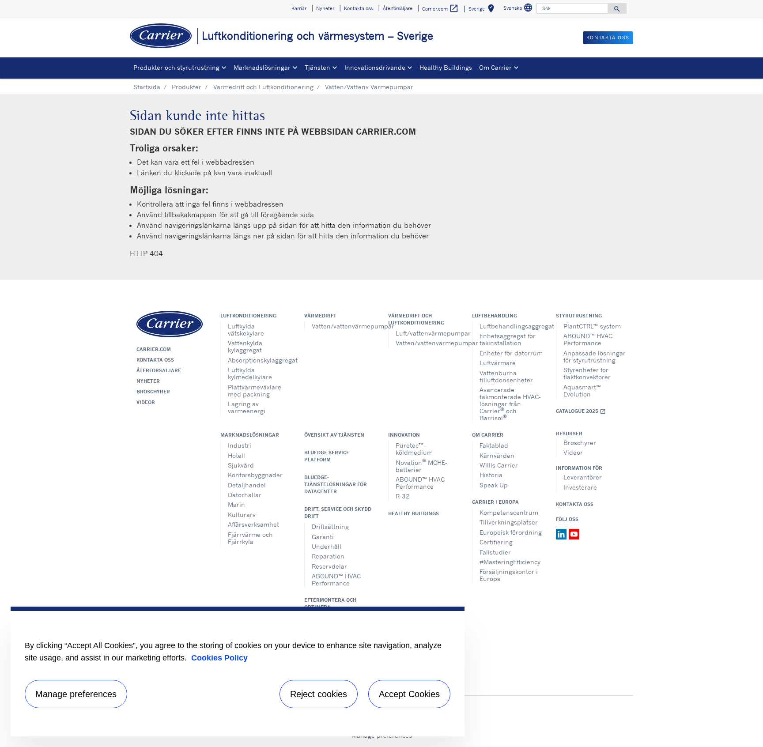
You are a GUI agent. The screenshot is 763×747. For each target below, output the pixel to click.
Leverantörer (582, 477)
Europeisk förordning (511, 532)
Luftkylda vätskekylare (246, 329)
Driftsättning (330, 526)
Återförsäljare (158, 370)
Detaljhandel (247, 485)
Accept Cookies (409, 694)
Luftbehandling (494, 316)
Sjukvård (241, 465)
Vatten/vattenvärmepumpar (343, 326)
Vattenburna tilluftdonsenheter (506, 376)
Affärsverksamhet (253, 524)
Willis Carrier (499, 465)
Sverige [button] (483, 10)
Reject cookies (318, 694)
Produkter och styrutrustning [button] (176, 67)
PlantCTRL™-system (592, 326)
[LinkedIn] (562, 533)
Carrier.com (153, 349)
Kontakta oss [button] (358, 8)
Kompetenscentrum (509, 512)
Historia (491, 475)
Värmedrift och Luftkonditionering (263, 87)
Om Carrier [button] (495, 67)
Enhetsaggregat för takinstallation (508, 339)
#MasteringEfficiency (510, 562)
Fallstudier (495, 552)
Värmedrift (320, 316)
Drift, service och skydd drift (337, 512)
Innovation (404, 435)
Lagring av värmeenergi (246, 407)
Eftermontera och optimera (330, 603)
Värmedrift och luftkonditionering (416, 319)
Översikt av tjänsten (334, 435)
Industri (239, 445)
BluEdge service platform (326, 456)
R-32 (403, 496)
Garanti (323, 536)
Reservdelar (329, 566)
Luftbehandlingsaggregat (511, 326)
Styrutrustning (579, 316)
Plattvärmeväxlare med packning (254, 390)
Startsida (146, 87)
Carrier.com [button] (440, 8)
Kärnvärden (497, 455)
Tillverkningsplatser (509, 522)
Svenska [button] (519, 9)
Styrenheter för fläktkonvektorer (587, 373)
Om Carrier (487, 435)
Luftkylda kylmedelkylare (250, 373)
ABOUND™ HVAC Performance (587, 339)
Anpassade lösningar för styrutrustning (594, 356)
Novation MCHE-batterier (421, 465)
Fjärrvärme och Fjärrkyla (250, 538)
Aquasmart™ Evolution (582, 390)
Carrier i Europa (495, 502)
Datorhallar (244, 494)
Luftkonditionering (248, 316)
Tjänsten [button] (317, 67)
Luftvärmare (498, 362)
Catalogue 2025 (581, 411)
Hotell (236, 455)
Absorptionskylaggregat (259, 360)
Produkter (186, 87)
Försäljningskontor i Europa (509, 575)
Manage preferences (76, 694)
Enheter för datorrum (511, 353)
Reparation (328, 556)
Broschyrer (153, 392)
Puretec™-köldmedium (414, 448)
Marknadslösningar (249, 435)
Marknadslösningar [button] (262, 67)
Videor (145, 402)
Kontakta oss (155, 360)
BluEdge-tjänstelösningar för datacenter (335, 484)
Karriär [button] (298, 8)
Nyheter (148, 381)
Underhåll (326, 546)
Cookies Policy (219, 657)
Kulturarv (242, 514)
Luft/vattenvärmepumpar (427, 333)
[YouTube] (574, 533)
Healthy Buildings (445, 67)
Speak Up (494, 485)
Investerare (580, 487)
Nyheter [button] (325, 8)
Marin (236, 504)
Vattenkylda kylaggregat (245, 346)
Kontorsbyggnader (255, 475)
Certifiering (496, 542)
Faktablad (494, 445)
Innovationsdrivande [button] (374, 67)
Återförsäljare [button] (397, 8)
